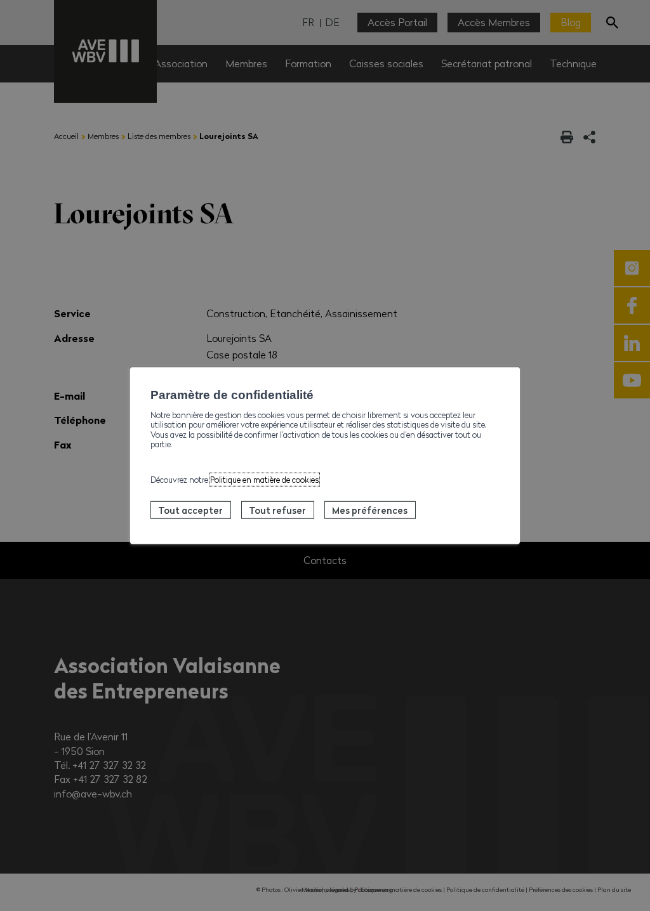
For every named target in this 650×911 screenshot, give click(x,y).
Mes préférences (370, 510)
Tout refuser (277, 510)
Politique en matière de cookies (264, 479)
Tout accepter (190, 510)
